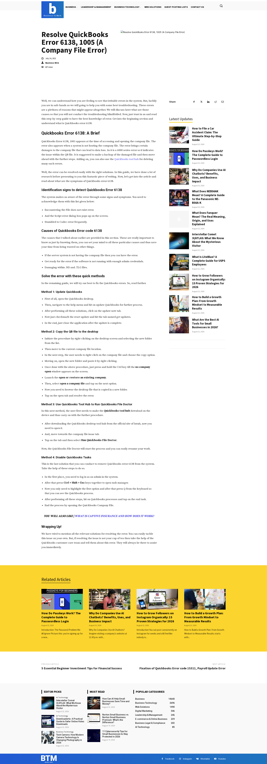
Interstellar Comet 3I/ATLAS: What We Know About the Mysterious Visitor (208, 239)
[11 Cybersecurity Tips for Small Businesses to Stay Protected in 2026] (93, 735)
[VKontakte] (197, 759)
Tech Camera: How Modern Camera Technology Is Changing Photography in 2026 (70, 739)
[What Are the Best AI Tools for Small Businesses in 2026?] (179, 325)
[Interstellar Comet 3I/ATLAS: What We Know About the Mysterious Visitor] (179, 240)
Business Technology (65, 732)
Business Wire (52, 63)
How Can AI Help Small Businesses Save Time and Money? (115, 701)
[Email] (222, 102)
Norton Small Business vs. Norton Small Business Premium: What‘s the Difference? (115, 718)
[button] (221, 5)
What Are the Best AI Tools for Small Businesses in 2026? (205, 323)
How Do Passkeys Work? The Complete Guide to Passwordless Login (207, 154)
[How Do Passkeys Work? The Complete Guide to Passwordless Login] (179, 156)
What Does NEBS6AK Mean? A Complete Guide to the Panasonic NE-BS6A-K (208, 196)
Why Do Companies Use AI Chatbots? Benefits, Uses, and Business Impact (209, 175)
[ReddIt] (215, 102)
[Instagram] (180, 759)
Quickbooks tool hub (126, 159)
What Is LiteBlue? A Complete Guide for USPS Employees (208, 260)
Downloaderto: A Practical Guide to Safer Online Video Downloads (70, 721)
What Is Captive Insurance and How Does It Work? (114, 516)
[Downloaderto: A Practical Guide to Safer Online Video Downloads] (47, 721)
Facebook (169, 759)
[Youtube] (215, 759)
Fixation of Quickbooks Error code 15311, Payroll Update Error (182, 668)
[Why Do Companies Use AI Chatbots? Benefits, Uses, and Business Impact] (179, 176)
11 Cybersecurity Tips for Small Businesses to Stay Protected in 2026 (115, 734)
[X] (201, 102)
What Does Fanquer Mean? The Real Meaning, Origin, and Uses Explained (209, 218)
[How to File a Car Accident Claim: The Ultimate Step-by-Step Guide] (179, 135)
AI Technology (62, 697)
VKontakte (205, 759)
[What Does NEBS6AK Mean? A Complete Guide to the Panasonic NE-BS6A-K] (179, 197)
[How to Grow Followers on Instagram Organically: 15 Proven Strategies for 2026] (179, 282)
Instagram (187, 759)
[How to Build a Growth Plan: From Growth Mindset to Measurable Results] (179, 303)
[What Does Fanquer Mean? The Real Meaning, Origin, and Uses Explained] (179, 219)
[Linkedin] (208, 102)
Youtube (222, 759)
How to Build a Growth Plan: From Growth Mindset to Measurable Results (207, 302)
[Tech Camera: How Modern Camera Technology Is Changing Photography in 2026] (47, 737)
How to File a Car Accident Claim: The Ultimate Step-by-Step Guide (207, 134)
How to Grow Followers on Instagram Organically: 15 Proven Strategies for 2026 (208, 281)
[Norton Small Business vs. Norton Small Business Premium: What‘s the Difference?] (93, 718)
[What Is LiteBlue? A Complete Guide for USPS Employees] (179, 262)
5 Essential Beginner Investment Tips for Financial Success (81, 668)
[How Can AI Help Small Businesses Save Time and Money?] (93, 703)
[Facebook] (194, 102)
